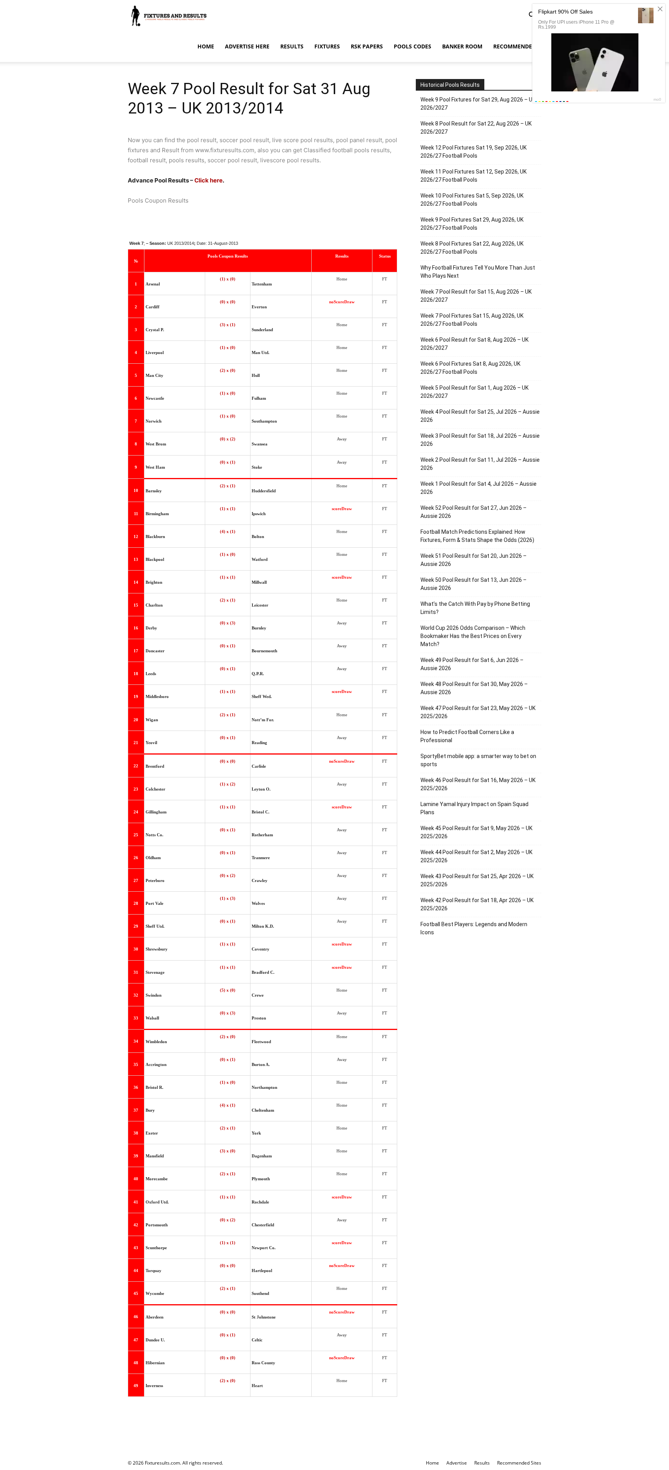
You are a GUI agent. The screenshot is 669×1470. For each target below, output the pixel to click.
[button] (532, 16)
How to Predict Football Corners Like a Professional (467, 736)
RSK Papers (367, 46)
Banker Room (462, 46)
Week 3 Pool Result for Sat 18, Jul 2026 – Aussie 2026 (480, 440)
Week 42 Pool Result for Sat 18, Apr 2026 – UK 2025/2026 (476, 904)
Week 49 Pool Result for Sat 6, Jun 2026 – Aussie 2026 (471, 664)
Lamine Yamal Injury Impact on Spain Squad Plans (474, 808)
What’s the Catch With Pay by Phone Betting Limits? (475, 608)
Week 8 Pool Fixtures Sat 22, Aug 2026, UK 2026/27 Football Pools (471, 248)
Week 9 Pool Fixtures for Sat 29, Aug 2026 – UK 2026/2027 (477, 103)
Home (205, 46)
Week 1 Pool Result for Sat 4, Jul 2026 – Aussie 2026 (478, 488)
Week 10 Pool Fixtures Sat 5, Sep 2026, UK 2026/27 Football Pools (471, 200)
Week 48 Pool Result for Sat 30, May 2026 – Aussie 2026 (474, 688)
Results (292, 46)
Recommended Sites (519, 1463)
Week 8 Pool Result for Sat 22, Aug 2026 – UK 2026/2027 (476, 127)
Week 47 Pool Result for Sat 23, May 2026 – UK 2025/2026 (477, 712)
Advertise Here (247, 46)
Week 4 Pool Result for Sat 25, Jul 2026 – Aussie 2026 (480, 416)
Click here (208, 180)
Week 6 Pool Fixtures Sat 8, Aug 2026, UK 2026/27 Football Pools (470, 368)
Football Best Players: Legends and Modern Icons (473, 928)
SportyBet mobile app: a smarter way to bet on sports (478, 760)
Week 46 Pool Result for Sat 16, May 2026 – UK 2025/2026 (477, 784)
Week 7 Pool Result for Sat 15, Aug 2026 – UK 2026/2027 (476, 296)
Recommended (514, 46)
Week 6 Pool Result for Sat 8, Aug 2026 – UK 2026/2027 (474, 344)
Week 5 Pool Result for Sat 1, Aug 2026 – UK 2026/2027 (474, 392)
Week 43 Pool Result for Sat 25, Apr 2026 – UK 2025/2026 (476, 880)
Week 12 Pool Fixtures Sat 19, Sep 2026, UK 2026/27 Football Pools (473, 151)
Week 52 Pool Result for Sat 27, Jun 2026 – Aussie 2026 (473, 512)
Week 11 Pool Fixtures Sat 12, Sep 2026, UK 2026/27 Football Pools (473, 175)
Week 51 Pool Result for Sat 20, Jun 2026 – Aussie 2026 (473, 560)
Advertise (456, 1463)
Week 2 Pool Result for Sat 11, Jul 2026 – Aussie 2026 (480, 464)
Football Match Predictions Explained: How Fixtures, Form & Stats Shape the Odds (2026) (477, 536)
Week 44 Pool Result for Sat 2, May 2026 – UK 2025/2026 (476, 856)
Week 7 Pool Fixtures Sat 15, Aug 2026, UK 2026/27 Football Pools (471, 320)
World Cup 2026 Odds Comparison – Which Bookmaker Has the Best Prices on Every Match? (472, 636)
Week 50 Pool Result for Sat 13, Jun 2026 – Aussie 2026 (473, 584)
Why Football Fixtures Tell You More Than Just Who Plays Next (477, 272)
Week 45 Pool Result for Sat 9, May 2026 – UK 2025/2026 (476, 832)
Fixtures (327, 46)
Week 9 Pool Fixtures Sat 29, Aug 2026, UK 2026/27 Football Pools (471, 224)
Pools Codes (412, 46)
